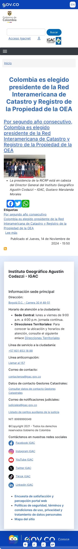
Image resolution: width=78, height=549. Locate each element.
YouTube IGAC (24, 459)
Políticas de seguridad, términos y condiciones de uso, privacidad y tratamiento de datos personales (39, 509)
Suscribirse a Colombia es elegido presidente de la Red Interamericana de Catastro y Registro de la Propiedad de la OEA (5, 248)
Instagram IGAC (25, 451)
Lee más (11, 233)
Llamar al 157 (17, 362)
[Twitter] (18, 203)
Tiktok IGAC (23, 476)
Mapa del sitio (25, 519)
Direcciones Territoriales (42, 338)
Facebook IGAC (25, 442)
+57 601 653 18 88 (21, 350)
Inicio (8, 63)
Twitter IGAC (23, 467)
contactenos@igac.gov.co (25, 376)
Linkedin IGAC (24, 484)
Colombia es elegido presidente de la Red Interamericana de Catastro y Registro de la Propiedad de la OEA (35, 223)
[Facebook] (10, 203)
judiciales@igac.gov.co (23, 405)
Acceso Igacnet (20, 38)
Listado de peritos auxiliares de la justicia (34, 412)
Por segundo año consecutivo (25, 214)
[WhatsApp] (25, 203)
